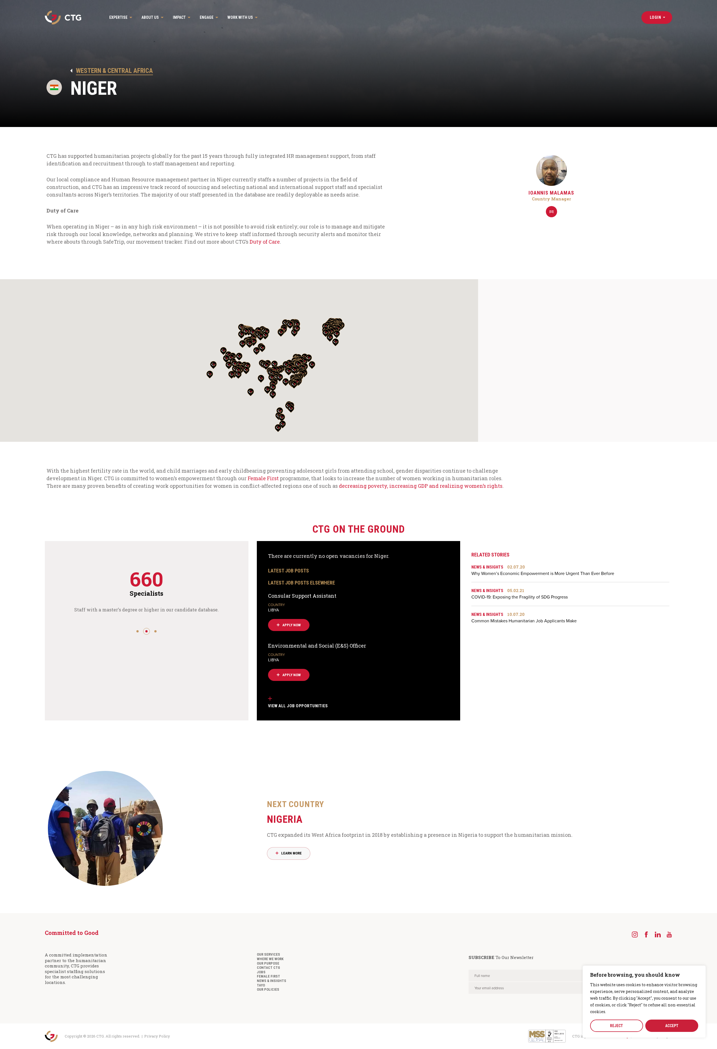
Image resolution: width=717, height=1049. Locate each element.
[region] (644, 1001)
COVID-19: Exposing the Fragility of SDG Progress (519, 594)
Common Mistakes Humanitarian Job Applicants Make (524, 618)
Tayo (261, 985)
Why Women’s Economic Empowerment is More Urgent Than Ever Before (542, 570)
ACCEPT (671, 1025)
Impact (179, 17)
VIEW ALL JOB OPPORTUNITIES (298, 705)
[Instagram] (635, 934)
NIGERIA (295, 812)
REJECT (616, 1025)
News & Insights (271, 981)
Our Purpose (268, 963)
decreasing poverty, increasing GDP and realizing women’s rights (420, 485)
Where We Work (270, 959)
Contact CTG (268, 967)
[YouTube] (669, 934)
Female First (263, 478)
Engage (206, 17)
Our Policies (268, 989)
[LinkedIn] (658, 934)
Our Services (268, 954)
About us (150, 17)
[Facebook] (646, 934)
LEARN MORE (291, 853)
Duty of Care (265, 241)
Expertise (118, 17)
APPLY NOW (291, 625)
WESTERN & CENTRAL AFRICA (114, 71)
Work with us (240, 17)
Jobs (261, 972)
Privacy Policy (157, 1036)
